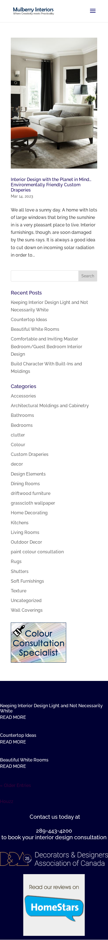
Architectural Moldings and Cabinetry (50, 405)
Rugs (16, 561)
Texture (18, 590)
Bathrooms (22, 415)
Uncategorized (26, 600)
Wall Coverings (27, 610)
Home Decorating (29, 512)
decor (17, 464)
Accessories (23, 396)
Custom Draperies (29, 454)
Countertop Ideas (29, 319)
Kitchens (20, 522)
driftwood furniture (30, 493)
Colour (18, 444)
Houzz (6, 801)
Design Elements (28, 474)
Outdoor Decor (26, 542)
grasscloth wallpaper (33, 503)
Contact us (44, 817)
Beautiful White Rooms (35, 329)
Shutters (20, 571)
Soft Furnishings (27, 581)
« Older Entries (15, 785)
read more (13, 717)
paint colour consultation (37, 551)
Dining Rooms (25, 483)
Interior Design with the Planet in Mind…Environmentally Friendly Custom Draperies (51, 185)
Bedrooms (22, 425)
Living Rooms (25, 532)
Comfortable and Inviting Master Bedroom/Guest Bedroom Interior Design (46, 346)
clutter (18, 435)
